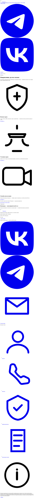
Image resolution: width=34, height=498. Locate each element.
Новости (16, 2)
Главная (1, 73)
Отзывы (10, 2)
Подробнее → (2, 121)
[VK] (17, 254)
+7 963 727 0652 (22, 2)
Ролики (19, 2)
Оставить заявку (2, 323)
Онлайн (4, 2)
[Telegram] (17, 37)
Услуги (1, 2)
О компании (7, 2)
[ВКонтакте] (17, 71)
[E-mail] (17, 322)
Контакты (13, 2)
